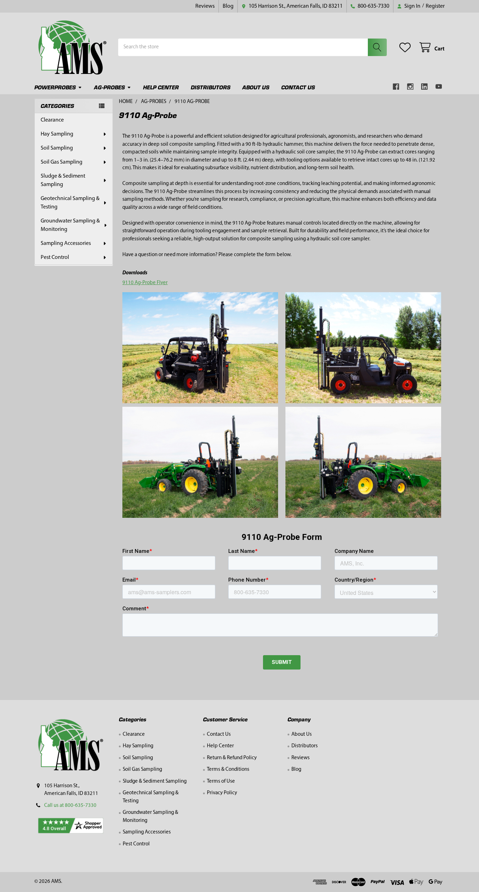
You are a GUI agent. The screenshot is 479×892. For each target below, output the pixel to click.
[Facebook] (396, 87)
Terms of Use (221, 781)
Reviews (205, 6)
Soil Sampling (57, 148)
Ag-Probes (109, 87)
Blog (228, 6)
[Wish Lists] (406, 47)
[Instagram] (410, 87)
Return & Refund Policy (232, 758)
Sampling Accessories (66, 243)
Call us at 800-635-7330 (70, 805)
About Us (255, 87)
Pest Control (55, 257)
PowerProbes (55, 87)
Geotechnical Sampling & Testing (70, 203)
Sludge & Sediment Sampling (63, 180)
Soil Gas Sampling (61, 162)
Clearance (52, 120)
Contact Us (298, 87)
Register (435, 6)
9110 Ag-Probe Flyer (145, 283)
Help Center (161, 87)
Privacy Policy (222, 793)
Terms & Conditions (228, 769)
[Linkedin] (424, 87)
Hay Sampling (57, 134)
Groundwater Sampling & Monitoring (70, 225)
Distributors (210, 87)
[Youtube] (439, 87)
